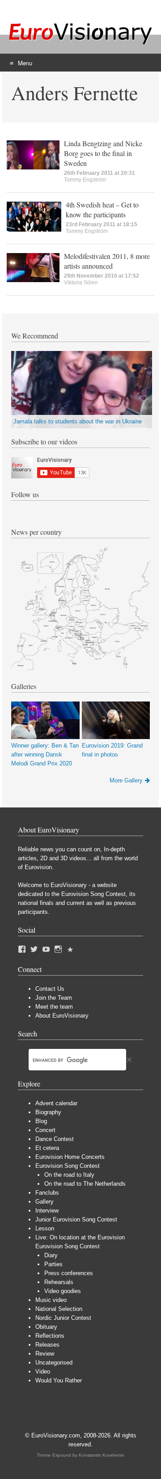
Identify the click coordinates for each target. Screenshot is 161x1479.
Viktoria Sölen (81, 282)
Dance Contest (54, 1139)
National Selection (58, 1309)
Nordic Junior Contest (63, 1317)
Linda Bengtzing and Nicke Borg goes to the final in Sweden (103, 153)
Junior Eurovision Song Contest (76, 1219)
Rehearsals (58, 1282)
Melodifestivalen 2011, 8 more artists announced (107, 260)
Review (44, 1353)
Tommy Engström (85, 180)
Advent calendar (56, 1103)
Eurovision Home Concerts (70, 1157)
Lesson (44, 1228)
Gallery (44, 1201)
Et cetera (47, 1148)
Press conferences (68, 1273)
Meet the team (54, 1006)
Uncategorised (53, 1362)
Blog (41, 1121)
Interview (47, 1210)
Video (42, 1371)
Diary (51, 1255)
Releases (47, 1344)
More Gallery (126, 780)
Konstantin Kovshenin (101, 1455)
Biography (48, 1112)
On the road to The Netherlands (85, 1183)
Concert (45, 1130)
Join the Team (53, 997)
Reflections (49, 1335)
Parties (53, 1264)
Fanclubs (47, 1192)
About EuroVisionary (62, 1015)
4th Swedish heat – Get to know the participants (102, 209)
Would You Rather (58, 1380)
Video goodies (62, 1291)
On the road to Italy (69, 1174)
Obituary (46, 1326)
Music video (51, 1300)
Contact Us (49, 988)
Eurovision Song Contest (67, 1165)
